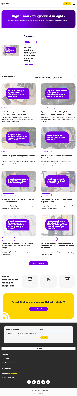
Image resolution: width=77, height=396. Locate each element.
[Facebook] (29, 382)
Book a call (67, 3)
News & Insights (48, 107)
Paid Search (28, 42)
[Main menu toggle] (73, 3)
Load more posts (38, 263)
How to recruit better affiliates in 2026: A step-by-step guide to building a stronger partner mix (57, 245)
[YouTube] (43, 382)
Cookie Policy (37, 390)
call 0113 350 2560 (12, 373)
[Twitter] (34, 382)
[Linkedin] (38, 382)
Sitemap (31, 390)
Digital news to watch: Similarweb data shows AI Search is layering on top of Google (17, 245)
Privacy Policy (45, 390)
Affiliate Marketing (49, 239)
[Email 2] (48, 382)
